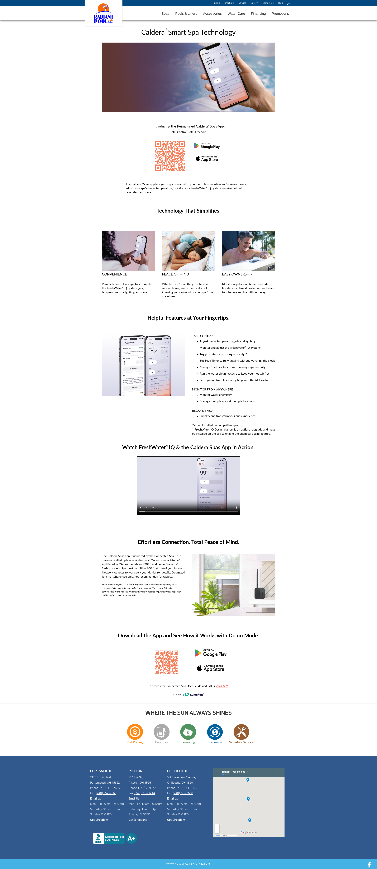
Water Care (236, 13)
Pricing (216, 2)
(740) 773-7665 (187, 788)
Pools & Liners (186, 13)
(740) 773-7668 (183, 793)
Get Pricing (135, 742)
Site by (203, 864)
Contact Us (268, 2)
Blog (280, 2)
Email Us (95, 798)
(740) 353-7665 (110, 788)
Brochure (229, 2)
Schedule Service (241, 742)
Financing (258, 13)
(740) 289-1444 (144, 793)
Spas (165, 13)
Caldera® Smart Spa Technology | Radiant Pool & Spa (103, 13)
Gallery (254, 2)
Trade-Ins (215, 742)
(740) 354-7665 (106, 793)
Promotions (280, 13)
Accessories (212, 13)
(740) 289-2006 (148, 788)
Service (242, 2)
